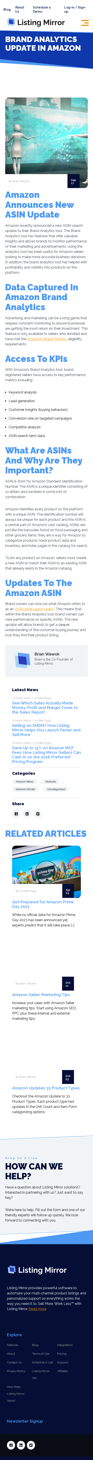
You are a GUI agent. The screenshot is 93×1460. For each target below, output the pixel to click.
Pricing (61, 1353)
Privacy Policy (16, 1371)
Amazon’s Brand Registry (47, 339)
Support (62, 1362)
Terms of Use (40, 1353)
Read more (37, 1309)
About (11, 1353)
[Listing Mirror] (37, 27)
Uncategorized (56, 789)
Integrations (65, 1345)
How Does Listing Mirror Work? (16, 1393)
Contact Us (14, 1362)
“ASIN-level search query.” (34, 609)
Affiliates (62, 1371)
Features (50, 781)
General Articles (25, 789)
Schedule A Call (42, 1362)
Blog (7, 9)
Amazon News (24, 781)
